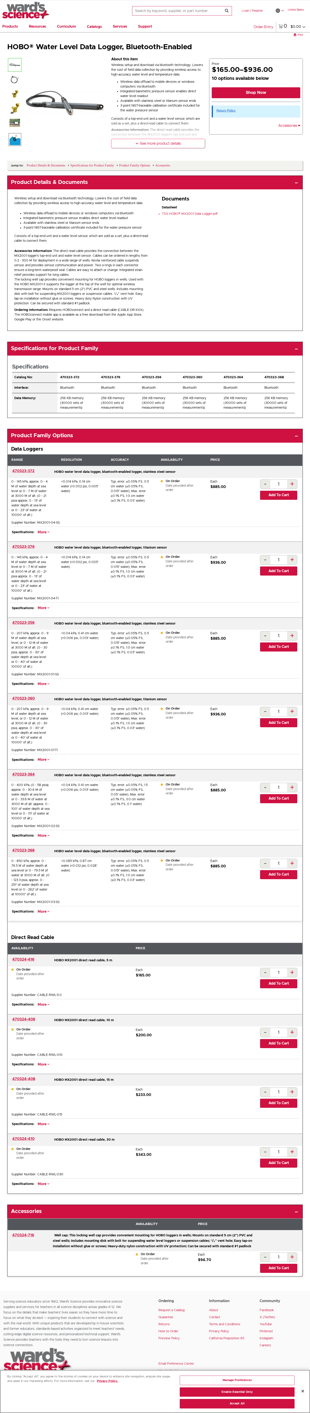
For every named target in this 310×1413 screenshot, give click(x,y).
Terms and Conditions (224, 1324)
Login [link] (245, 10)
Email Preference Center (176, 1363)
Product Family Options (42, 435)
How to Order (168, 1331)
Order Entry (263, 27)
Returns (164, 1324)
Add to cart (278, 495)
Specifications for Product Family (54, 348)
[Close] (303, 1391)
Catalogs (94, 27)
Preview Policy (169, 1338)
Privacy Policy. (107, 1381)
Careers (265, 1345)
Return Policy (226, 110)
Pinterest (266, 1331)
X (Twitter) (267, 1317)
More (42, 532)
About (213, 1310)
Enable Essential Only (237, 1392)
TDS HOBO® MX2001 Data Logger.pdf (190, 213)
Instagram (266, 1338)
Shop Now (256, 93)
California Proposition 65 (226, 1338)
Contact (214, 1317)
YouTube (266, 1324)
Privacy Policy (219, 1331)
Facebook (267, 1310)
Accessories (26, 1211)
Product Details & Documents (49, 182)
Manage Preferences (237, 1380)
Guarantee (165, 1317)
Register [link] (257, 10)
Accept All (237, 1403)
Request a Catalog (171, 1310)
